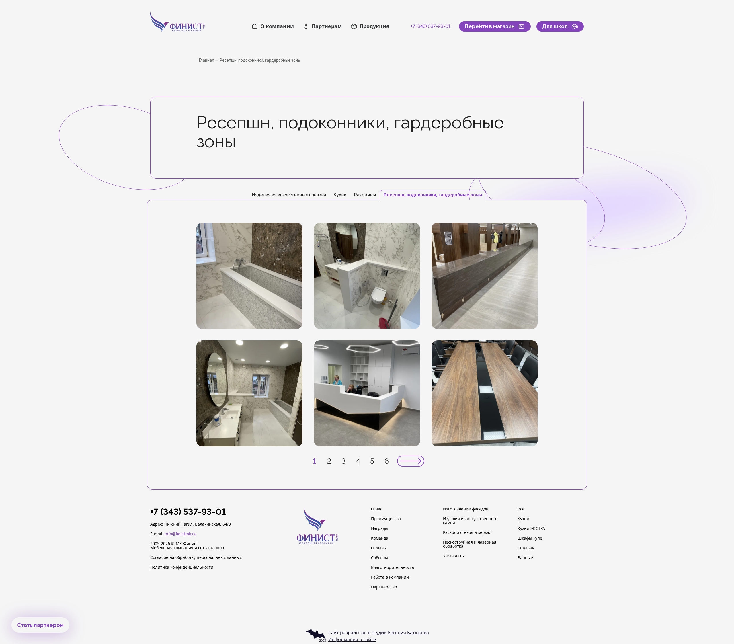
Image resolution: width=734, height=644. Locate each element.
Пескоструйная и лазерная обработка (469, 544)
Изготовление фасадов (465, 509)
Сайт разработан (378, 632)
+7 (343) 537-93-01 (430, 26)
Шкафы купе (530, 538)
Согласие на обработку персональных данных (196, 557)
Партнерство (384, 587)
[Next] (410, 461)
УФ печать (453, 556)
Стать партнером (40, 625)
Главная (207, 60)
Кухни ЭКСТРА (531, 528)
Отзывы (379, 548)
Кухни (523, 519)
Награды (379, 528)
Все (521, 509)
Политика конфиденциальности (181, 567)
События (379, 558)
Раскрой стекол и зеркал (467, 532)
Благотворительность (392, 567)
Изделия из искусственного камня (470, 521)
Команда (379, 538)
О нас (376, 509)
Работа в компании (390, 577)
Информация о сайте (352, 639)
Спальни (526, 548)
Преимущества (386, 519)
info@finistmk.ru (180, 533)
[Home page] (190, 26)
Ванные (525, 558)
